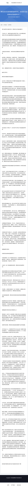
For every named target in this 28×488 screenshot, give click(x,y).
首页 (1, 24)
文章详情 (9, 24)
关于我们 (13, 485)
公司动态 (5, 24)
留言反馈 (19, 485)
